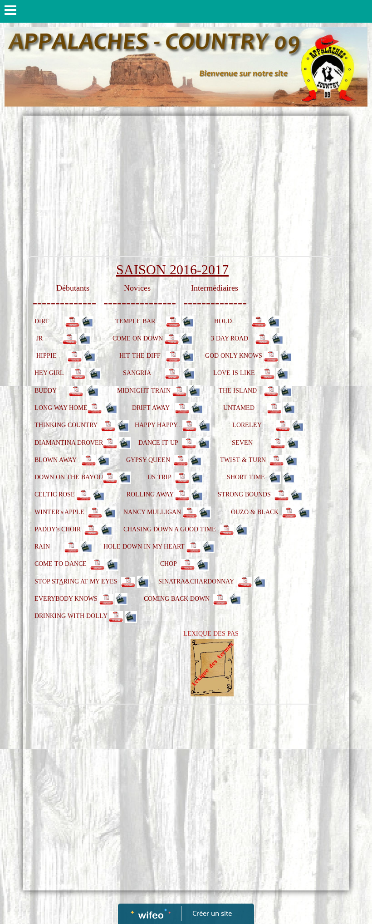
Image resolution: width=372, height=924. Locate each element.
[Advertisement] (186, 188)
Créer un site (212, 913)
